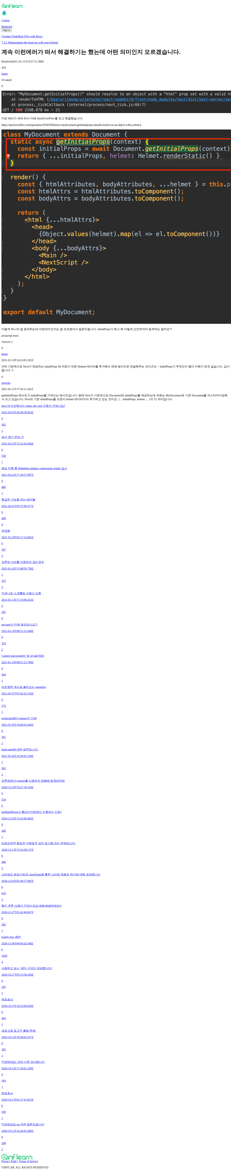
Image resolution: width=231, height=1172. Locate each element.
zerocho (5, 382)
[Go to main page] (115, 1157)
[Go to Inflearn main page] (115, 5)
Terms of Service (28, 1161)
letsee (4, 73)
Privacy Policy (9, 1161)
